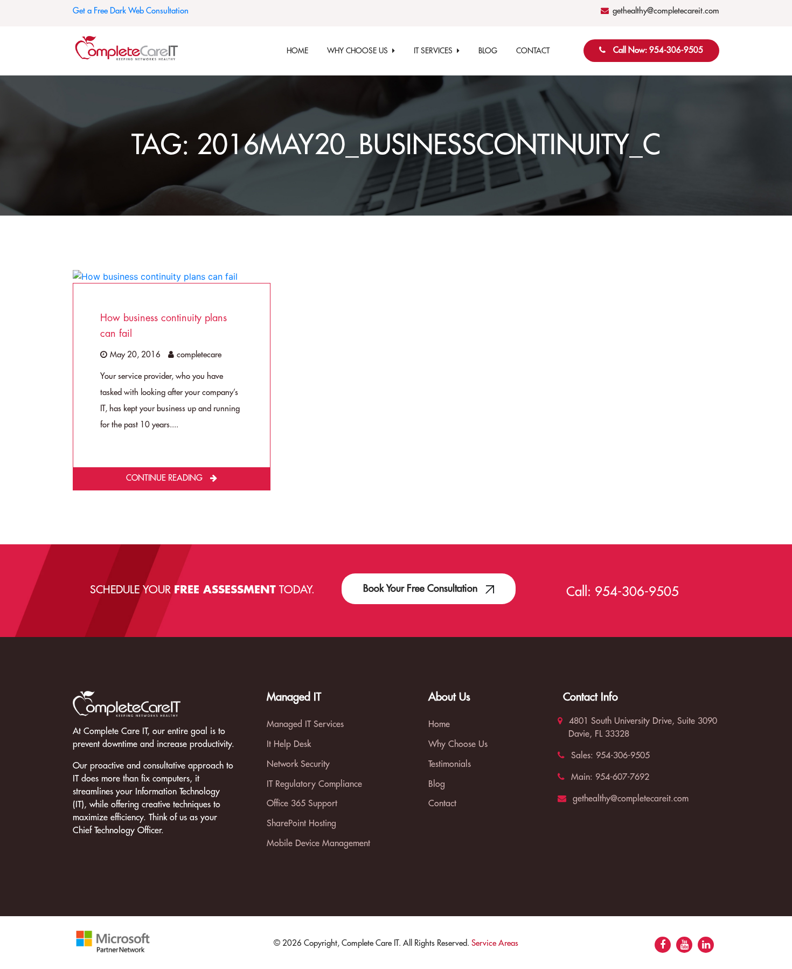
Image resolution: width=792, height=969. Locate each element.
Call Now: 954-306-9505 (658, 50)
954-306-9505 (637, 591)
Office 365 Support (302, 803)
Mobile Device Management (318, 843)
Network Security (298, 764)
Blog (487, 50)
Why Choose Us (359, 50)
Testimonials (449, 764)
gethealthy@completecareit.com (666, 11)
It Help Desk (289, 744)
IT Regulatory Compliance (314, 784)
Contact (533, 50)
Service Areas (494, 943)
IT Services (435, 50)
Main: (580, 777)
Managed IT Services (305, 724)
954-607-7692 (621, 777)
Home (297, 50)
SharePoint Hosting (301, 823)
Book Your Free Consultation (421, 588)
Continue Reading (165, 478)
